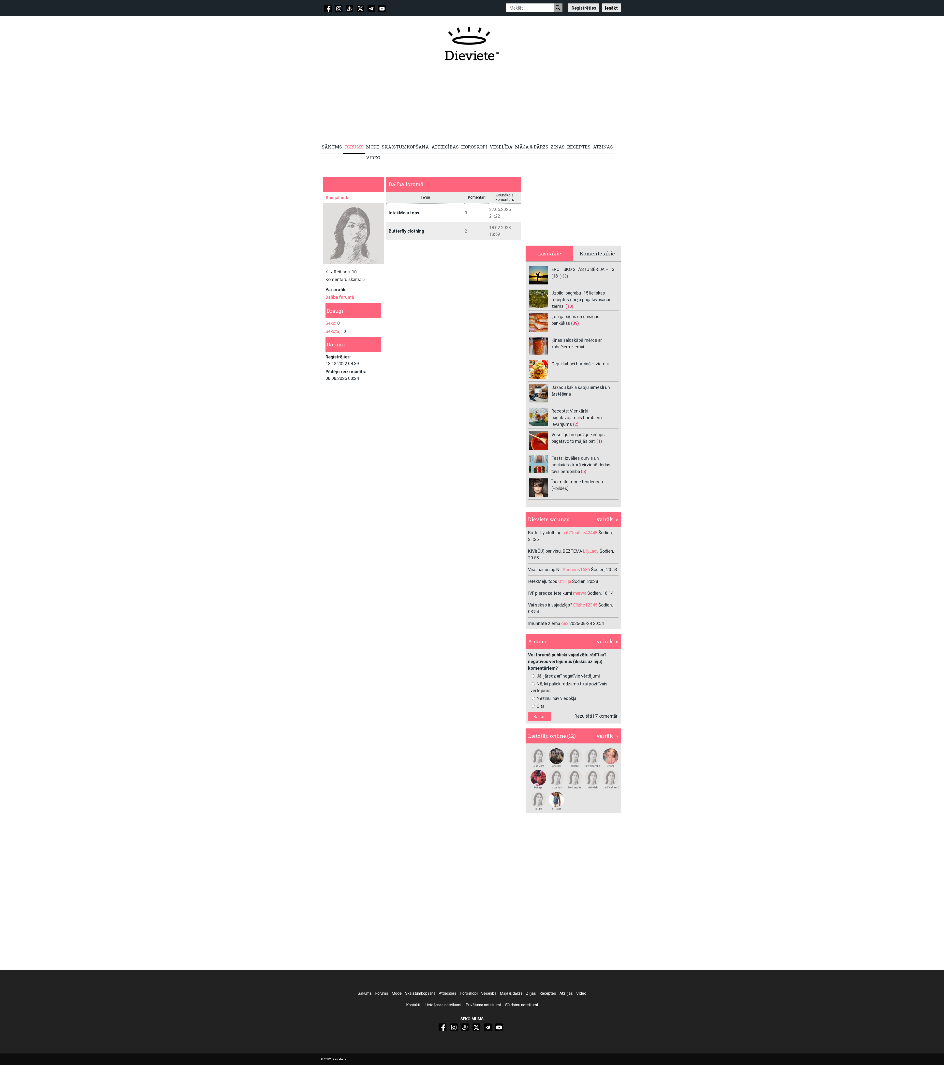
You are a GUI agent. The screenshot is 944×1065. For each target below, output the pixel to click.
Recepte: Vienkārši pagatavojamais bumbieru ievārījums (576, 417)
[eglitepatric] (538, 799)
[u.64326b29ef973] (593, 756)
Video (581, 993)
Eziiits (538, 809)
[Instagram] (338, 8)
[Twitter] (360, 8)
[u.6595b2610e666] (574, 778)
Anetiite (556, 766)
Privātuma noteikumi (483, 1005)
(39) (575, 323)
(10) (569, 306)
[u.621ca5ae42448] (611, 778)
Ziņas (531, 993)
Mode (397, 993)
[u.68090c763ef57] (538, 756)
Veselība (488, 993)
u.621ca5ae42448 (611, 787)
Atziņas (566, 993)
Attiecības (447, 993)
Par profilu (336, 289)
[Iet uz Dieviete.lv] (472, 43)
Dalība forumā (339, 297)
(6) (583, 471)
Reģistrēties (584, 7)
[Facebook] (328, 8)
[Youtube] (382, 8)
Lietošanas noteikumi (443, 1005)
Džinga (538, 787)
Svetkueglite (574, 787)
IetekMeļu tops (404, 212)
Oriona (611, 766)
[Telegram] (371, 8)
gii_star (556, 809)
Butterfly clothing (406, 231)
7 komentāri (607, 716)
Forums (381, 993)
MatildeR (593, 787)
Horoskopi (469, 993)
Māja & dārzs (511, 993)
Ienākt (611, 7)
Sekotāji (333, 331)
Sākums (365, 993)
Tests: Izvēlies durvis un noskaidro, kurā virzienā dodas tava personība (580, 465)
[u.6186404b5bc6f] (556, 756)
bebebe (575, 766)
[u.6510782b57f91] (593, 778)
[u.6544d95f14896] (538, 778)
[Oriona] (611, 756)
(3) (565, 276)
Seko (330, 323)
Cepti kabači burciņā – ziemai (580, 363)
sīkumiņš (556, 787)
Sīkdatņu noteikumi (521, 1005)
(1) (599, 441)
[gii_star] (556, 799)
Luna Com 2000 (538, 766)
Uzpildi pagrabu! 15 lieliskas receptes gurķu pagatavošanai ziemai (580, 299)
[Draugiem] (349, 8)
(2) (575, 424)
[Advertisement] (469, 102)
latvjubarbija (592, 766)
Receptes (547, 993)
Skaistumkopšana (420, 993)
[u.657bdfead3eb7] (574, 756)
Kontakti (413, 1005)
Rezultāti (583, 716)
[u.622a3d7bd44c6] (556, 778)
